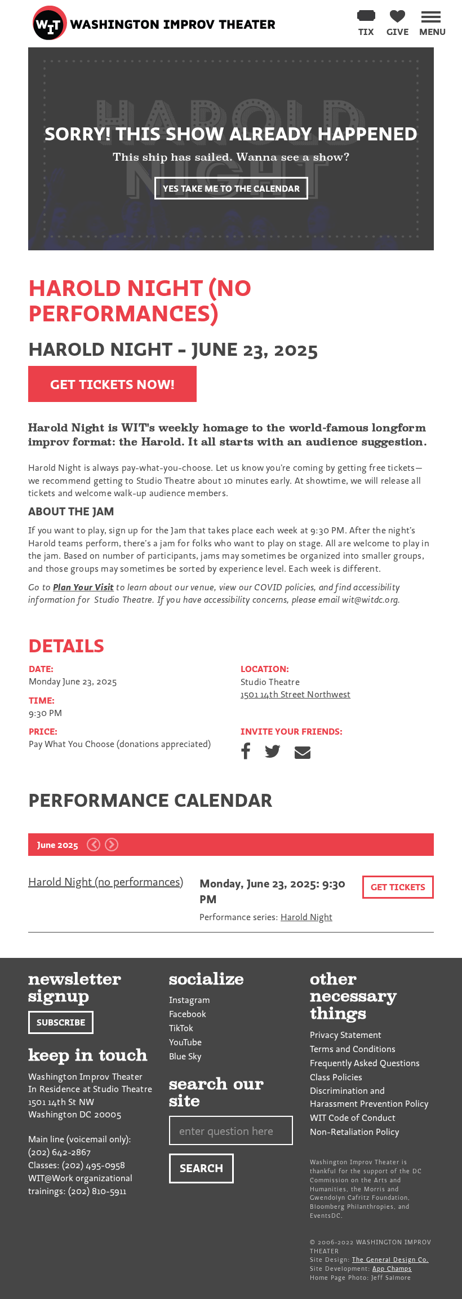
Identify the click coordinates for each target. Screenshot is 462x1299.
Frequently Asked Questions (365, 1062)
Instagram (189, 999)
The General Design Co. (390, 1259)
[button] (432, 21)
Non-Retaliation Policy (354, 1131)
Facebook (187, 1013)
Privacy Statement (345, 1034)
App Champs (392, 1269)
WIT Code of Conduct (353, 1117)
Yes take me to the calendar (231, 187)
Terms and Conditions (353, 1048)
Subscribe (61, 1022)
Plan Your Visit (83, 587)
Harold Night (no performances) (105, 881)
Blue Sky (185, 1056)
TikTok (181, 1027)
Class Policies (336, 1076)
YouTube (185, 1042)
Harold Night (306, 916)
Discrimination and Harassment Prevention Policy (369, 1097)
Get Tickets (398, 886)
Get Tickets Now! (112, 383)
